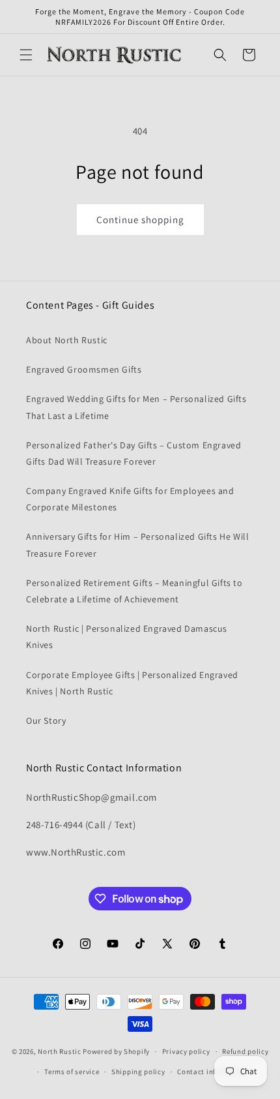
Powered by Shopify (116, 1051)
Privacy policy (186, 1051)
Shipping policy (138, 1071)
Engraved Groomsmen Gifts (83, 369)
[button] (26, 54)
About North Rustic (66, 340)
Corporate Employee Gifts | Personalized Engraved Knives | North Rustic (132, 683)
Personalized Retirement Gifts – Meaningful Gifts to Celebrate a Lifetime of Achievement (134, 591)
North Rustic (59, 1051)
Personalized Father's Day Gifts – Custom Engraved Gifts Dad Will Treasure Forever (133, 453)
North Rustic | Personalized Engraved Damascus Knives (126, 637)
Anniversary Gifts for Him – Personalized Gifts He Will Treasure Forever (137, 545)
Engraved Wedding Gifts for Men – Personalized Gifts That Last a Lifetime (136, 407)
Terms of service (71, 1071)
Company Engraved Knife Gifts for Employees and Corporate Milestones (130, 499)
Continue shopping (140, 219)
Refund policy (245, 1051)
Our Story (46, 720)
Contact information (212, 1071)
